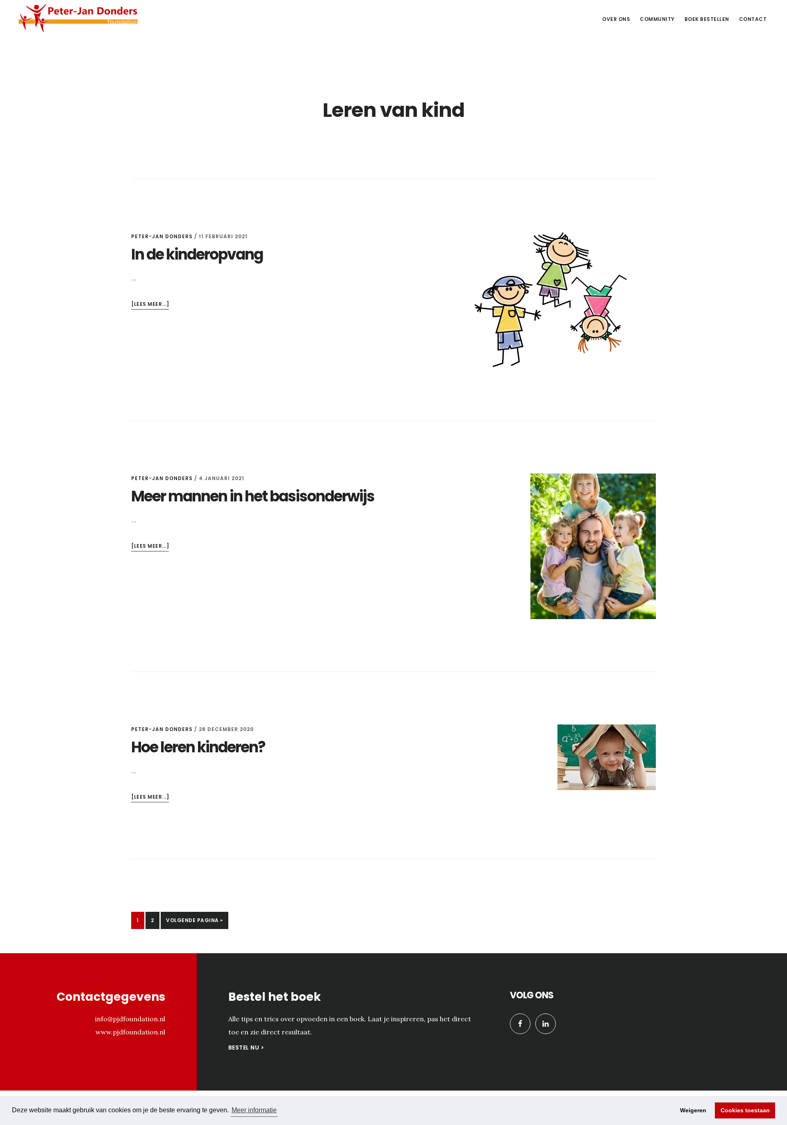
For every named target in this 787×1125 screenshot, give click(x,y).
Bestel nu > (246, 1047)
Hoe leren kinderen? (198, 747)
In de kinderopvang (197, 254)
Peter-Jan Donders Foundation (77, 18)
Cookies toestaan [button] (745, 1110)
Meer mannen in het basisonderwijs (252, 496)
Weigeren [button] (693, 1110)
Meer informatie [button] (254, 1110)
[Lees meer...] (150, 305)
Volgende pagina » (194, 922)
